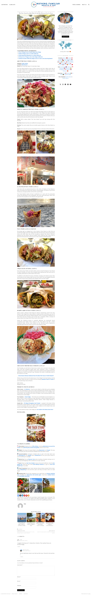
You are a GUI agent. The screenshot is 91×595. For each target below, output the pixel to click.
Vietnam (65, 71)
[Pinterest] (24, 495)
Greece (65, 60)
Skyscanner (42, 450)
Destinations (4, 4)
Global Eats (12, 4)
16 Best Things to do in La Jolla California (28, 53)
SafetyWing (23, 469)
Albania (64, 58)
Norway (63, 63)
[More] (28, 495)
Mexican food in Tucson (48, 379)
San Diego (20, 529)
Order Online (25, 63)
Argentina (66, 74)
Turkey (69, 64)
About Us (84, 4)
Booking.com (22, 455)
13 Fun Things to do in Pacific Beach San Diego (29, 52)
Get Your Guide (30, 463)
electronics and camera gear (34, 474)
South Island (65, 78)
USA (64, 73)
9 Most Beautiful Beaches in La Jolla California (29, 55)
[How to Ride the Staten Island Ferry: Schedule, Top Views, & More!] (21, 517)
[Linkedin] (22, 495)
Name (19, 576)
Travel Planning (76, 4)
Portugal (60, 64)
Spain (65, 64)
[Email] (70, 84)
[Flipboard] (26, 495)
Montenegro (70, 62)
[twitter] (60, 84)
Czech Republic (67, 59)
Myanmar (67, 68)
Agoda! (29, 455)
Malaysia (62, 68)
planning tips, (26, 447)
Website (19, 585)
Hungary (71, 60)
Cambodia (62, 67)
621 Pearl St (24, 64)
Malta (64, 62)
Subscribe (26, 593)
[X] (20, 495)
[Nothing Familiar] (45, 4)
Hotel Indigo (28, 396)
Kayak (48, 450)
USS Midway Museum (38, 464)
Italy (60, 62)
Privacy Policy (15, 593)
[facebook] (65, 84)
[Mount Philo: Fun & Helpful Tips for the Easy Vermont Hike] (31, 517)
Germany (60, 60)
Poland (68, 63)
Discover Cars (31, 459)
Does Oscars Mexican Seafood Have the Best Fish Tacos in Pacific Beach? (36, 375)
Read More (65, 36)
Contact (20, 593)
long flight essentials (24, 476)
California (36, 11)
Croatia (60, 59)
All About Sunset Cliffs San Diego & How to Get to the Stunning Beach (35, 58)
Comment (20, 565)
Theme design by (85, 593)
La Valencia (27, 389)
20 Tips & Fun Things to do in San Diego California (30, 57)
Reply (19, 546)
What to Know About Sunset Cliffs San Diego (46, 531)
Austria (69, 58)
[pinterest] (68, 84)
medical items (51, 474)
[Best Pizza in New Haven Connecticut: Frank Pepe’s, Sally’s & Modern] (40, 517)
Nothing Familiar (6, 593)
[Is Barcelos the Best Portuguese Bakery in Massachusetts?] (50, 517)
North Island (68, 76)
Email (19, 581)
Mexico (68, 73)
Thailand (68, 69)
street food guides (34, 447)
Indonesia (69, 67)
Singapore (61, 69)
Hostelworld (38, 455)
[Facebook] (18, 495)
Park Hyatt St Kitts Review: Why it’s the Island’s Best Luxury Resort (25, 531)
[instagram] (62, 84)
